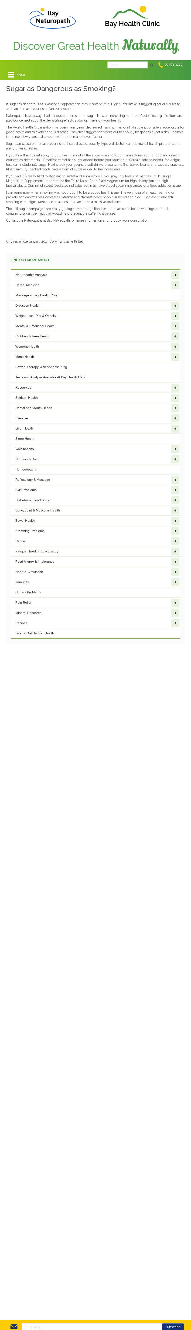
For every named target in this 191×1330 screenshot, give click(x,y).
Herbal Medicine (27, 285)
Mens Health (24, 357)
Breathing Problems (29, 531)
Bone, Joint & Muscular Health (37, 510)
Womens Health (27, 346)
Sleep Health (24, 438)
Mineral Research (28, 613)
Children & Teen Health (32, 336)
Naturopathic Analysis (31, 275)
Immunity (22, 582)
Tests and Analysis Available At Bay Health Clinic (50, 377)
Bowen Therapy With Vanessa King (41, 367)
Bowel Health (25, 520)
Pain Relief (23, 602)
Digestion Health (27, 305)
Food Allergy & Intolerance (34, 561)
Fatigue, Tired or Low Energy (36, 551)
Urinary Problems (28, 592)
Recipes (21, 623)
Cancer (20, 541)
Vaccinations (24, 449)
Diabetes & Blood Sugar (33, 500)
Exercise (21, 418)
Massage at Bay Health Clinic (36, 295)
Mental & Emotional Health (35, 326)
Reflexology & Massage (32, 479)
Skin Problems (26, 490)
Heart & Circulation (29, 572)
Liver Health (24, 428)
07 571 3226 (174, 64)
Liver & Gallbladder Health (34, 633)
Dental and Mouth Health (33, 408)
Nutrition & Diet (26, 459)
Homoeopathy (25, 469)
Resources (23, 387)
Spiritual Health (26, 397)
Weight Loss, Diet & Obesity (35, 316)
